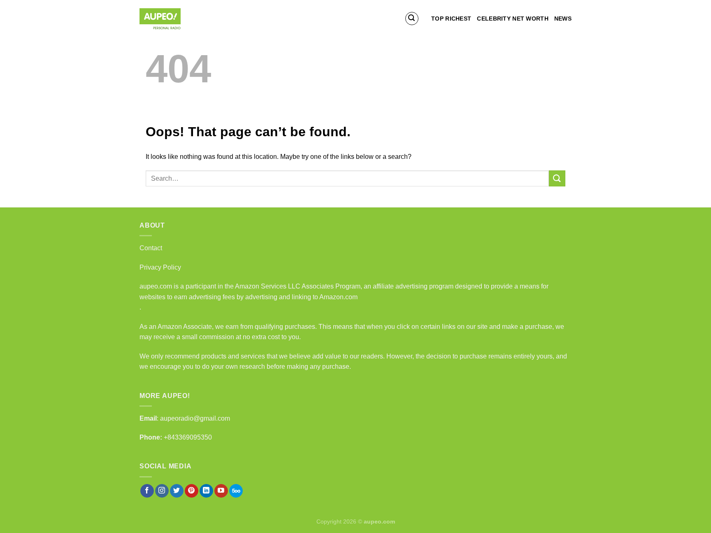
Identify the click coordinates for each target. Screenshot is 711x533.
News (563, 18)
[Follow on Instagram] (162, 491)
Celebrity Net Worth (512, 18)
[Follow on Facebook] (147, 491)
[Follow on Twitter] (177, 491)
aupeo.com (155, 286)
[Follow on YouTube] (221, 491)
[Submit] (557, 178)
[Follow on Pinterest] (191, 491)
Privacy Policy (160, 267)
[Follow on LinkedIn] (206, 491)
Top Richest (451, 18)
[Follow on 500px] (236, 491)
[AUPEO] (180, 18)
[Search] (411, 18)
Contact (150, 247)
